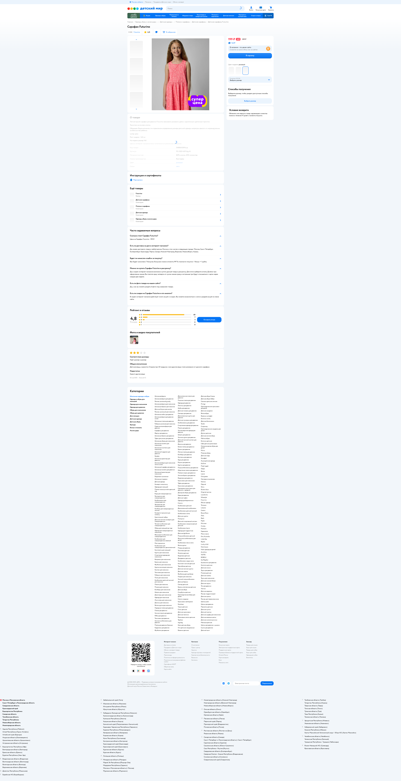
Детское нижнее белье (208, 581)
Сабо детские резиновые (209, 444)
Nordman (181, 604)
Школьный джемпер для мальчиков (162, 473)
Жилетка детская (183, 553)
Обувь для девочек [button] (137, 413)
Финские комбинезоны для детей (186, 539)
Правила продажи (169, 652)
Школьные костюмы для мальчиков (162, 448)
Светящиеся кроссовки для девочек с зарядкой (186, 489)
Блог (220, 660)
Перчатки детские (207, 607)
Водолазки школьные (161, 476)
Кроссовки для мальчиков (186, 481)
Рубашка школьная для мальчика (165, 424)
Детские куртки (183, 516)
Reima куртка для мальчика (163, 605)
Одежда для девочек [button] (137, 407)
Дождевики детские (184, 558)
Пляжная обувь (206, 453)
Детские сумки (206, 609)
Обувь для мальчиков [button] (138, 410)
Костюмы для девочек (185, 457)
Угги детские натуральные (186, 628)
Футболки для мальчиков (163, 565)
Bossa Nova (204, 513)
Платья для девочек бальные (164, 625)
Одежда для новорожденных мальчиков (164, 531)
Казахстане (146, 686)
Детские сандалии (207, 411)
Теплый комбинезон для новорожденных (162, 524)
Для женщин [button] (134, 416)
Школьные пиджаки (161, 479)
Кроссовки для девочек (185, 486)
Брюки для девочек (184, 449)
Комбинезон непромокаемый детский (187, 524)
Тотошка (203, 505)
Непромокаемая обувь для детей (209, 447)
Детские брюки (183, 582)
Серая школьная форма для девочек (163, 427)
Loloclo (203, 508)
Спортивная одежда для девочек (188, 425)
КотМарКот (204, 560)
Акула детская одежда (208, 461)
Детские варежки (206, 591)
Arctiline (204, 552)
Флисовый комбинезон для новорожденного (163, 535)
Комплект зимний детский (186, 563)
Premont (203, 529)
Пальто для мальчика (161, 584)
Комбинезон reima (184, 513)
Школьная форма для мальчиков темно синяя (165, 463)
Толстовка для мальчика (162, 572)
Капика (203, 482)
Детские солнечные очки (209, 620)
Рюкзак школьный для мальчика (165, 412)
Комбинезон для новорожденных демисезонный (165, 546)
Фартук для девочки (161, 433)
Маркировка (137, 180)
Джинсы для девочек (184, 444)
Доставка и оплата (170, 645)
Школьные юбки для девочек (164, 414)
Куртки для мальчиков (162, 553)
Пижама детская (206, 573)
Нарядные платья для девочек (164, 608)
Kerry (202, 487)
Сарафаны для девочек (162, 430)
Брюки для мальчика (161, 562)
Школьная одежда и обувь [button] (139, 396)
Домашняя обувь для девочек (187, 493)
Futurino (204, 500)
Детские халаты (206, 575)
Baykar (203, 542)
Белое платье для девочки (186, 447)
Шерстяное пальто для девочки (188, 470)
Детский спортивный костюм (187, 521)
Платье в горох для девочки (186, 473)
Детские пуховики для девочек (188, 420)
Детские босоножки (207, 421)
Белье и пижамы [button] (136, 428)
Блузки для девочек (184, 462)
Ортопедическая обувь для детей (186, 595)
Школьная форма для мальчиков (165, 404)
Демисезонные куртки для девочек (186, 416)
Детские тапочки (183, 615)
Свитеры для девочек (184, 413)
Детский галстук (206, 612)
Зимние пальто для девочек (163, 613)
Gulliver (203, 463)
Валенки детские (183, 630)
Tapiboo (180, 620)
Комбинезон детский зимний (187, 511)
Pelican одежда (205, 502)
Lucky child (204, 544)
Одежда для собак (252, 655)
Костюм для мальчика (161, 570)
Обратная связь (169, 667)
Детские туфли (182, 498)
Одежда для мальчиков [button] (138, 404)
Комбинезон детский (185, 506)
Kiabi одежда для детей (208, 549)
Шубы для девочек (184, 408)
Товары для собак (251, 650)
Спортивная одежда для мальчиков (162, 556)
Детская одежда (166, 22)
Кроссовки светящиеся (185, 602)
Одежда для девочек (184, 403)
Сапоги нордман (183, 599)
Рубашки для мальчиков (162, 575)
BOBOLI (203, 557)
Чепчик (203, 589)
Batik (202, 518)
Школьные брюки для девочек (164, 436)
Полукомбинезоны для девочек (188, 468)
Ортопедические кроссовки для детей (210, 407)
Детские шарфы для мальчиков (211, 615)
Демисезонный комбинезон (187, 508)
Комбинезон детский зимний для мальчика (164, 581)
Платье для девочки (161, 610)
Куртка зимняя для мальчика (163, 567)
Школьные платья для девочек (164, 421)
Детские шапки (206, 596)
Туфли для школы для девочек (164, 438)
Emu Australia (205, 536)
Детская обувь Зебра (207, 399)
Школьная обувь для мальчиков (165, 441)
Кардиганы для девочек (162, 628)
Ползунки (181, 519)
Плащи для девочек (184, 548)
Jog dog (180, 622)
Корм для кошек (251, 647)
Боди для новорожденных (163, 494)
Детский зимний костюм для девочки (187, 440)
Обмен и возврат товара (172, 650)
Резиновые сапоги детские (186, 617)
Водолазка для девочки (185, 478)
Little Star (204, 539)
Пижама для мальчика (161, 587)
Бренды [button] (133, 425)
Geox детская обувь (184, 625)
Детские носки (206, 568)
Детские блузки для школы (163, 409)
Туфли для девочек (184, 483)
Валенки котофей (206, 416)
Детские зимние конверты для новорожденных (164, 520)
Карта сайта (167, 669)
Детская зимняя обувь (208, 436)
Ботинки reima (205, 418)
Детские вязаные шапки (208, 617)
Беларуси (154, 686)
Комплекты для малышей (162, 550)
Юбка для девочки (160, 616)
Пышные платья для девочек (187, 400)
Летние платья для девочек (186, 452)
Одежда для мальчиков (162, 597)
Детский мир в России (134, 686)
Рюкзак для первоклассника (210, 599)
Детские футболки (184, 533)
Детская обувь (182, 590)
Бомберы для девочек (185, 454)
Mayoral (203, 484)
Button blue (205, 489)
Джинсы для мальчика (162, 603)
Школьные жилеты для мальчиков (162, 444)
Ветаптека (249, 657)
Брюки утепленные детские (187, 587)
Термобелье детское (184, 566)
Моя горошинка (160, 543)
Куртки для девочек (184, 465)
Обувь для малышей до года (163, 528)
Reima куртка (182, 545)
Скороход (204, 426)
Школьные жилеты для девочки (165, 470)
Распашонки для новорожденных (160, 497)
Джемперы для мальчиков (163, 595)
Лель (202, 515)
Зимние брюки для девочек (186, 475)
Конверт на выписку (161, 484)
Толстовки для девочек (162, 618)
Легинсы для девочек (184, 405)
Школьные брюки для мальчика (165, 407)
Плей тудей (204, 466)
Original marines (206, 492)
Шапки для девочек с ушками (210, 625)
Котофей (204, 458)
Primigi (203, 404)
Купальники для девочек (208, 562)
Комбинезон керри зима (186, 561)
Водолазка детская (184, 556)
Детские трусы (206, 583)
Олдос (203, 469)
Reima (203, 471)
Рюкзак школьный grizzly (163, 401)
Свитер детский (183, 584)
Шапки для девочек (207, 604)
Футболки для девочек (162, 630)
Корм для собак (251, 652)
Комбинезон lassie (184, 528)
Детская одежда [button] (136, 419)
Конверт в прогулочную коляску (162, 513)
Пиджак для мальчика (184, 577)
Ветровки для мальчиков (162, 559)
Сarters (203, 510)
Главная (130, 22)
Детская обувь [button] (135, 422)
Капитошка (204, 547)
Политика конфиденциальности (174, 657)
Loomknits (204, 495)
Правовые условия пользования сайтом (154, 682)
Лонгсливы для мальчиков (163, 600)
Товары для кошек (252, 645)
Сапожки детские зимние (209, 401)
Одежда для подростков (185, 531)
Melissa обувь (205, 438)
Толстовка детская (183, 550)
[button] (268, 15)
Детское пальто (183, 571)
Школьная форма (160, 396)
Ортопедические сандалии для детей (211, 429)
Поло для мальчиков (161, 578)
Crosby (203, 526)
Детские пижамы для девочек (187, 411)
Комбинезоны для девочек (186, 423)
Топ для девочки (206, 586)
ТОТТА (203, 555)
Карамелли (204, 531)
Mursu (203, 450)
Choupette (204, 476)
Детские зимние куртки (185, 569)
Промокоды (168, 655)
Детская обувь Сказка (208, 396)
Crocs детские (182, 609)
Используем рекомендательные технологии (141, 684)
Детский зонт (205, 630)
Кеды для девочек (183, 495)
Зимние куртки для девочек (187, 437)
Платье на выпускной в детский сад (165, 490)
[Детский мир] (145, 8)
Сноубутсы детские (184, 592)
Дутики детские (206, 433)
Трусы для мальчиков (207, 578)
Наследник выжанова (208, 479)
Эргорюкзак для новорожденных (160, 505)
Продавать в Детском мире (172, 647)
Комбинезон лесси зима (185, 543)
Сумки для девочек (207, 628)
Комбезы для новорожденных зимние (164, 509)
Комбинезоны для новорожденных (160, 501)
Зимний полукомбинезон (186, 579)
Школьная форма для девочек (164, 399)
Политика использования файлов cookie (174, 661)
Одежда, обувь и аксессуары (145, 22)
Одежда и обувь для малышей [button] (137, 400)
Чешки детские (183, 607)
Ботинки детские (206, 441)
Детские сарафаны (199, 22)
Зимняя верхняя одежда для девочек (186, 431)
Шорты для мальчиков (162, 592)
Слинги (180, 503)
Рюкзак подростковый (208, 594)
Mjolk (203, 521)
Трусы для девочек (207, 570)
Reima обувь (205, 413)
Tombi (203, 424)
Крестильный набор (161, 517)
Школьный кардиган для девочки (162, 452)
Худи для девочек (183, 460)
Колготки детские (206, 565)
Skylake (157, 456)
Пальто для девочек (184, 428)
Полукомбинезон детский (186, 536)
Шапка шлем (205, 602)
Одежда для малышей (161, 487)
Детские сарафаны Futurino (218, 22)
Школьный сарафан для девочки (165, 467)
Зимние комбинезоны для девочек (163, 621)
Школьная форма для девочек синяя (164, 417)
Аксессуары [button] (134, 431)
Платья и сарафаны (183, 22)
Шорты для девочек (184, 435)
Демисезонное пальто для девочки (186, 397)
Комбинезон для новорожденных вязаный (163, 540)
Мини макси (205, 534)
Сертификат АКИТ (170, 664)
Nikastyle (204, 497)
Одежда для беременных (186, 500)
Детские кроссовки (184, 612)
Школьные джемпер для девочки (162, 459)
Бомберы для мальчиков (162, 590)
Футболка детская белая (185, 574)
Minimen (204, 523)
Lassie (203, 474)
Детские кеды (205, 456)
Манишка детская (206, 622)
